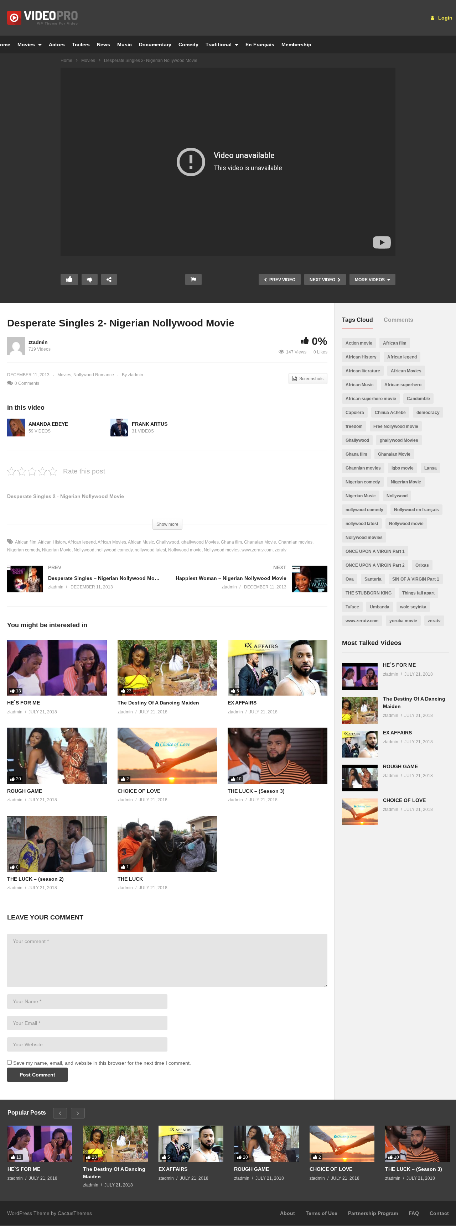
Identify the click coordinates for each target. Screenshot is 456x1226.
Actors (57, 44)
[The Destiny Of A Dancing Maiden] (167, 668)
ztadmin (38, 342)
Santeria (373, 579)
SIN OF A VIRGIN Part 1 (415, 579)
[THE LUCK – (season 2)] (57, 844)
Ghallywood (167, 542)
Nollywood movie (185, 549)
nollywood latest (150, 549)
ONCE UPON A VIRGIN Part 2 (375, 565)
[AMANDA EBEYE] (16, 427)
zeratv (280, 549)
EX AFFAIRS (242, 703)
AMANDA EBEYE (48, 424)
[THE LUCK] (167, 844)
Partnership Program (373, 1213)
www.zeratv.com (257, 549)
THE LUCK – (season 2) (35, 879)
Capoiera (355, 412)
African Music (141, 542)
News (103, 44)
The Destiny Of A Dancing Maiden (158, 703)
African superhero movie (371, 398)
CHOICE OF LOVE (139, 791)
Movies (26, 44)
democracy (428, 412)
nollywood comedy (115, 549)
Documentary (155, 44)
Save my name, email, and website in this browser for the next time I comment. (102, 1063)
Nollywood (84, 549)
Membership (296, 44)
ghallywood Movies (200, 542)
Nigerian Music (361, 495)
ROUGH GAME (24, 791)
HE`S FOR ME (23, 703)
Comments (398, 320)
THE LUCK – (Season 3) (256, 791)
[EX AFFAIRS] (277, 668)
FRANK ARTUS (149, 424)
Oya (350, 579)
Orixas (422, 565)
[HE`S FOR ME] (57, 668)
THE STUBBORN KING (369, 593)
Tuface (352, 606)
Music (124, 44)
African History (52, 542)
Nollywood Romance (93, 374)
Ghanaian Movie (260, 542)
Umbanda (379, 606)
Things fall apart (418, 593)
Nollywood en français (416, 509)
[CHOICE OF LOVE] (167, 756)
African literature (363, 370)
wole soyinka (413, 606)
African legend (82, 542)
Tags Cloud (357, 320)
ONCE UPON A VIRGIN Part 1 (375, 551)
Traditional (219, 44)
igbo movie (403, 468)
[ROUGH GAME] (57, 756)
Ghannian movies (295, 542)
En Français (259, 44)
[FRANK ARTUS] (119, 427)
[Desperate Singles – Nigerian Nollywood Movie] (83, 586)
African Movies (112, 542)
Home (66, 60)
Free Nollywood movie (395, 426)
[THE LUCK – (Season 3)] (277, 756)
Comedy (188, 44)
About (287, 1213)
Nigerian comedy (363, 482)
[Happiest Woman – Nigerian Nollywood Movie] (251, 586)
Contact (439, 1213)
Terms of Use (321, 1213)
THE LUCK (130, 879)
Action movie (359, 343)
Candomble (418, 398)
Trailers (81, 44)
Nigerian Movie (57, 549)
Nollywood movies (221, 549)
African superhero (402, 384)
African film (25, 542)
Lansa (430, 468)
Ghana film (231, 542)
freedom (354, 426)
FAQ (414, 1213)
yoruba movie (403, 620)
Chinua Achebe (390, 412)
